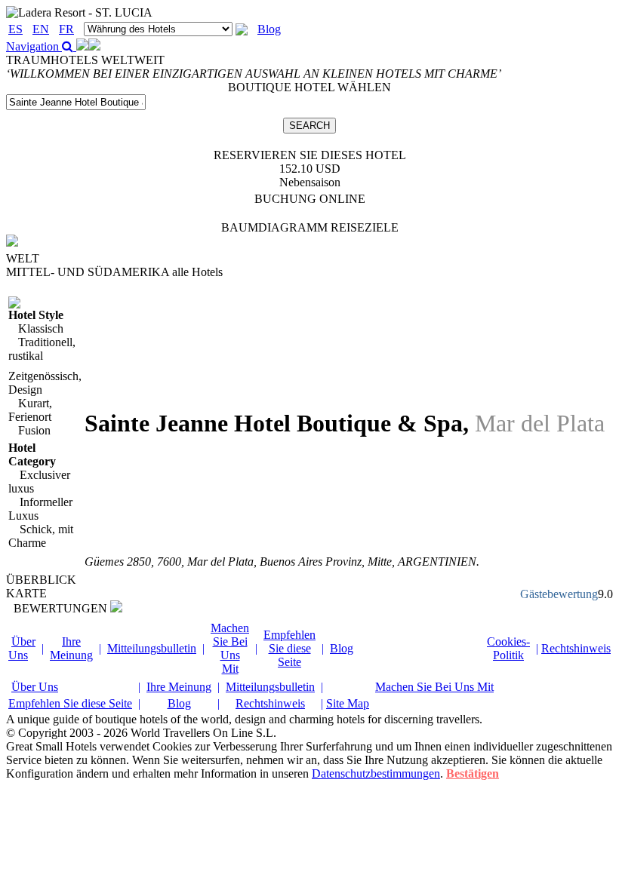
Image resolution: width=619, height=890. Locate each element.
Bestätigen (472, 773)
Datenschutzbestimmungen (376, 773)
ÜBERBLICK (41, 579)
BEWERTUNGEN (62, 608)
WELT (22, 258)
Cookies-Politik (508, 648)
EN (40, 29)
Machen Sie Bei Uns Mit (230, 648)
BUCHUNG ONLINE (309, 198)
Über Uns (21, 648)
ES (15, 29)
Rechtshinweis (576, 648)
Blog (269, 29)
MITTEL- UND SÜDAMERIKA (114, 271)
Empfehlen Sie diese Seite (289, 648)
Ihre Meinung (71, 648)
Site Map (347, 703)
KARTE (26, 593)
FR (66, 29)
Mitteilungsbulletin (151, 648)
